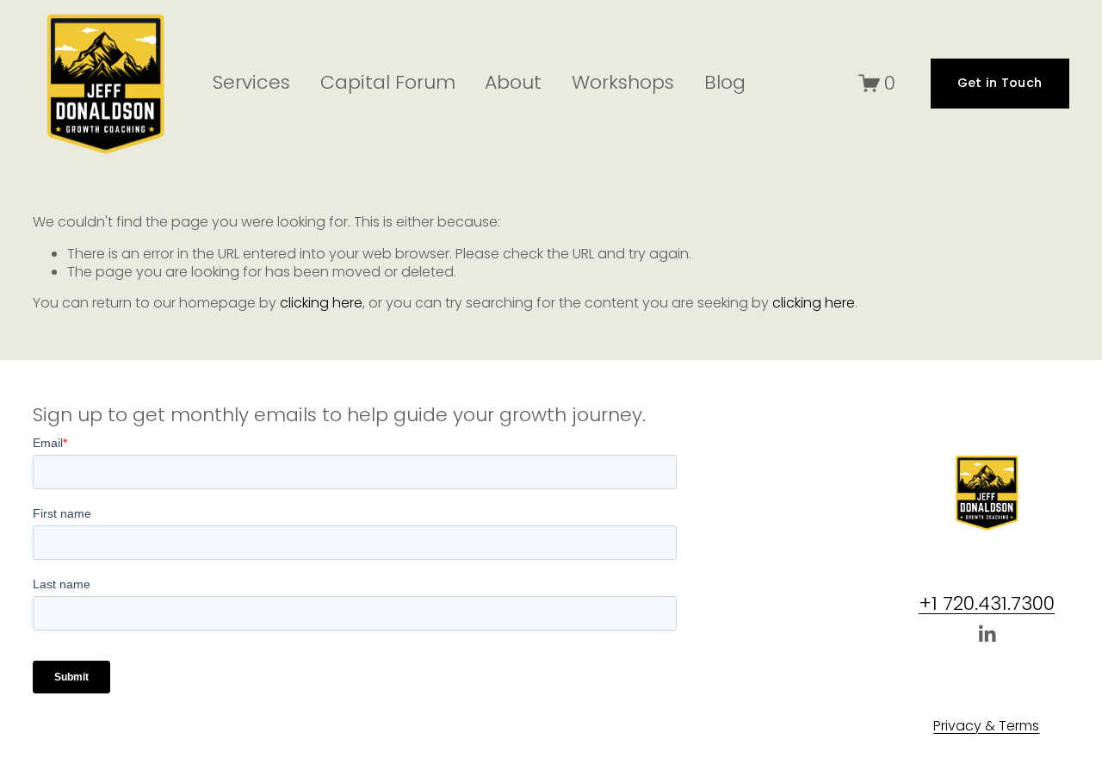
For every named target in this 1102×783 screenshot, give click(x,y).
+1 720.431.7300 (987, 604)
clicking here (321, 303)
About (513, 82)
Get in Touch (999, 82)
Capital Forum (387, 82)
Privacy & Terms (986, 727)
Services (251, 82)
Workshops (623, 82)
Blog (725, 82)
